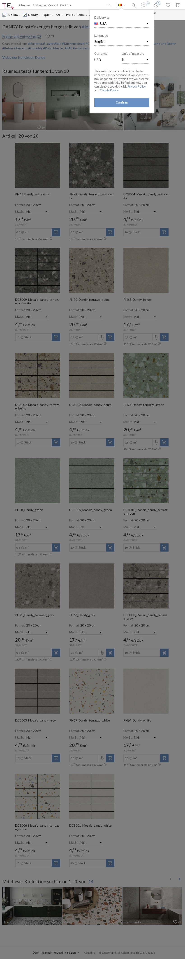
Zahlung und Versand (45, 5)
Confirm (122, 102)
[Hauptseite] (8, 6)
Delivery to (102, 17)
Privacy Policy (136, 86)
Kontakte (65, 5)
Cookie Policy (109, 90)
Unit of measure (133, 53)
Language (101, 35)
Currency (100, 53)
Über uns (24, 5)
